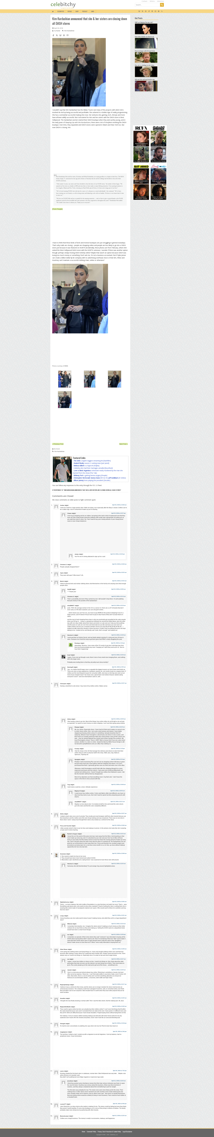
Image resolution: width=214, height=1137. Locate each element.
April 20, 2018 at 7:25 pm (120, 1070)
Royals (70, 11)
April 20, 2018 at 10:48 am (118, 784)
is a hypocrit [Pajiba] (86, 466)
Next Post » (123, 444)
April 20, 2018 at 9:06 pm (120, 1103)
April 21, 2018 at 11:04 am (118, 1080)
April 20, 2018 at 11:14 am (118, 596)
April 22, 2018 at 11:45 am (118, 969)
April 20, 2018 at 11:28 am (118, 635)
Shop (77, 11)
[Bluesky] (139, 11)
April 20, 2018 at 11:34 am (118, 923)
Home (83, 1131)
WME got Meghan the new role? (144, 22)
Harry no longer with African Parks (145, 51)
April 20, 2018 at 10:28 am (119, 504)
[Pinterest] (158, 11)
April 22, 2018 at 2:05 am (119, 667)
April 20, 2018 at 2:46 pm (120, 1031)
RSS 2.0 (95, 485)
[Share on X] (57, 35)
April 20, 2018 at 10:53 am (117, 790)
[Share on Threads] (64, 35)
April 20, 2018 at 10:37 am (119, 683)
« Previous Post (58, 444)
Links (92, 11)
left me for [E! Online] (100, 478)
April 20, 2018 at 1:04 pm (118, 643)
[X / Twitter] (142, 11)
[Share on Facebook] (53, 35)
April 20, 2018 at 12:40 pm (117, 554)
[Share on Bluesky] (60, 35)
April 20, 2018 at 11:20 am (118, 727)
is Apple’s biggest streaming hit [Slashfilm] (92, 461)
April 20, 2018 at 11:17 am (119, 984)
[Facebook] (149, 11)
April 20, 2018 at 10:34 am (119, 580)
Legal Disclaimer (127, 1131)
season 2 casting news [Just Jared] (91, 463)
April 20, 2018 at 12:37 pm (118, 513)
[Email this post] (68, 35)
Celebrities (60, 11)
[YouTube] (155, 11)
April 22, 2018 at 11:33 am (118, 833)
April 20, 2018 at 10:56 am (118, 589)
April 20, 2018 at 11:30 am (118, 863)
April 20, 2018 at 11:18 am (118, 605)
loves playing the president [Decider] (92, 480)
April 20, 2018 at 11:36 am (118, 654)
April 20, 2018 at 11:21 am (118, 801)
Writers (152, 1)
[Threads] (152, 11)
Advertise (160, 1)
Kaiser (58, 31)
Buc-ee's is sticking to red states (144, 65)
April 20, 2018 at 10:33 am (119, 572)
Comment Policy (91, 1131)
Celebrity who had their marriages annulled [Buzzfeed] (93, 468)
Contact (144, 1)
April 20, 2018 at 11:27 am (118, 959)
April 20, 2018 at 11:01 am (119, 915)
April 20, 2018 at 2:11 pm (118, 759)
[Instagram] (146, 11)
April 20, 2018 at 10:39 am (118, 719)
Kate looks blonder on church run (144, 36)
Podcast (84, 11)
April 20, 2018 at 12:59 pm (118, 934)
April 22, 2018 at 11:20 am (119, 1115)
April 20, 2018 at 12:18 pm (119, 1023)
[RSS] (162, 11)
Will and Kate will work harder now (145, 79)
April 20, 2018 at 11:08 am (119, 948)
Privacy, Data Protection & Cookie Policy (109, 1131)
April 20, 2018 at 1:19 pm (118, 748)
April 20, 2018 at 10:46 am (119, 825)
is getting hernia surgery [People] (90, 475)
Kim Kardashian (69, 31)
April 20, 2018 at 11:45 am (119, 1006)
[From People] (57, 209)
